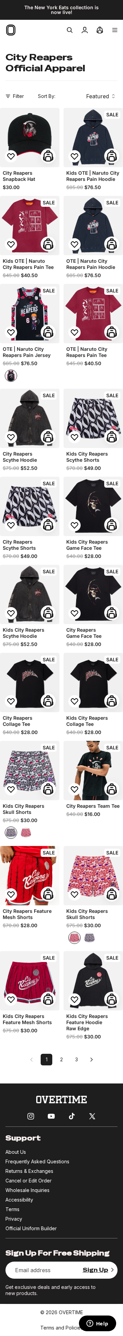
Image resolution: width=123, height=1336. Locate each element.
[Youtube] (51, 1116)
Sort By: (46, 96)
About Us (15, 1152)
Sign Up (95, 1270)
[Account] (84, 30)
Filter (18, 96)
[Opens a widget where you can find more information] (97, 1324)
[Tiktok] (72, 1116)
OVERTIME (71, 1312)
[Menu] (114, 30)
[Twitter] (92, 1116)
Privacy (13, 1219)
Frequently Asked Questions (37, 1161)
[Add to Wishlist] (11, 156)
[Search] (69, 30)
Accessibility (19, 1200)
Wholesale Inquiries (27, 1190)
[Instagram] (31, 1116)
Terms (12, 1209)
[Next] (91, 1059)
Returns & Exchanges (29, 1171)
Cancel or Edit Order (28, 1180)
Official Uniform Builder (31, 1228)
